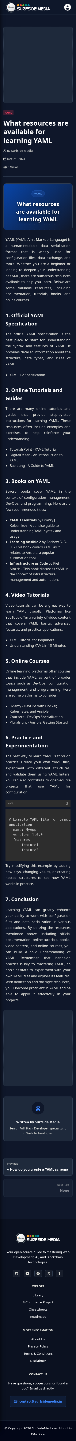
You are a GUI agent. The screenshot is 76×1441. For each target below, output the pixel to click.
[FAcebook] (38, 1273)
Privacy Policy (38, 1346)
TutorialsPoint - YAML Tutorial (33, 449)
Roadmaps (38, 1316)
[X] (49, 1273)
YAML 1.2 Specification (27, 375)
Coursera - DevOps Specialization (36, 716)
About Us (38, 1339)
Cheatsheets (38, 1309)
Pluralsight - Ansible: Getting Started (39, 722)
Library (38, 1295)
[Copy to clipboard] (67, 803)
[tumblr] (59, 1273)
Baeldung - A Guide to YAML (32, 465)
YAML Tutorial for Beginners (32, 640)
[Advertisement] (38, 65)
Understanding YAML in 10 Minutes (38, 645)
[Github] (16, 1273)
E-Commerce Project (38, 1302)
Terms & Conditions (38, 1353)
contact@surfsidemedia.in (40, 1401)
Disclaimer (38, 1360)
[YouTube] (27, 1273)
